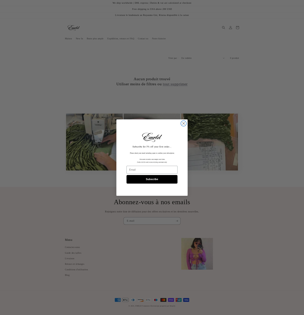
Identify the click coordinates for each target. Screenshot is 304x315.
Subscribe (152, 179)
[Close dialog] (183, 123)
